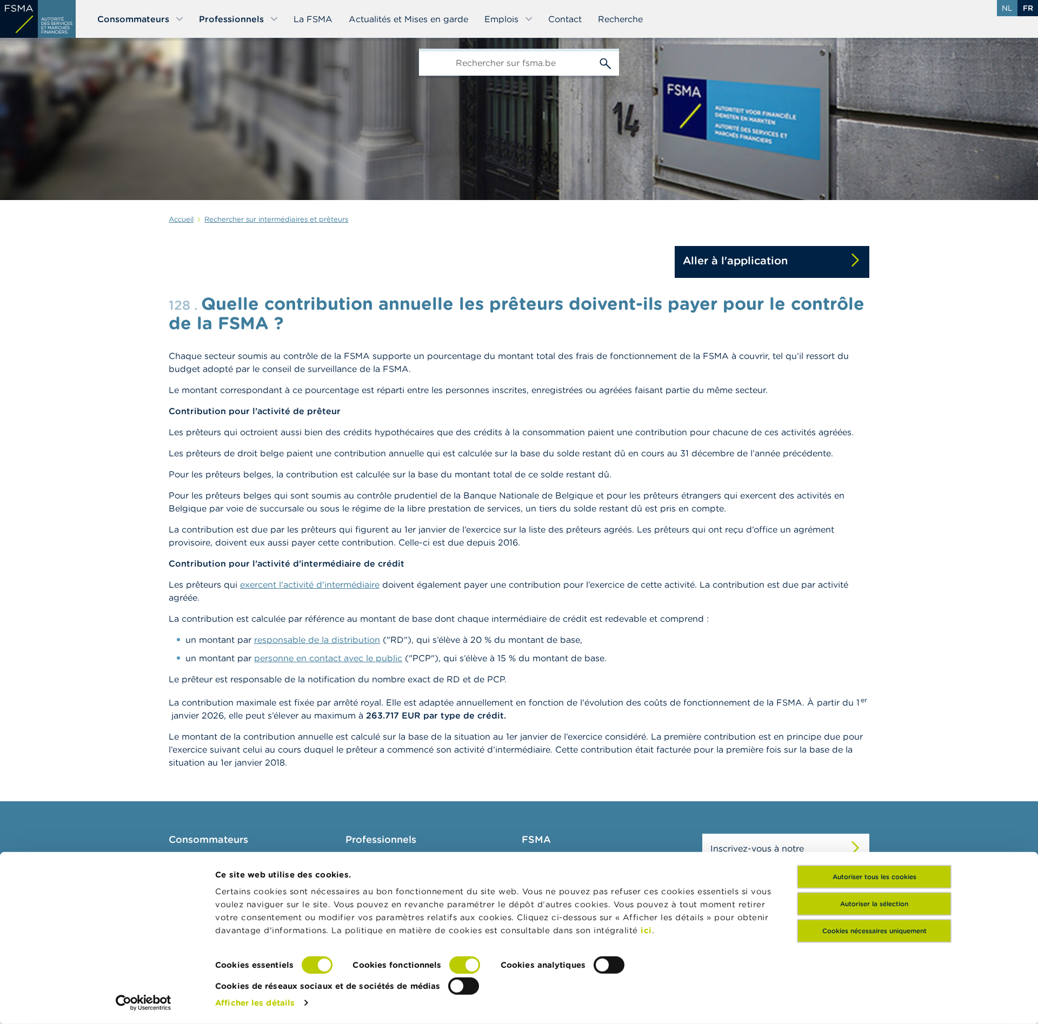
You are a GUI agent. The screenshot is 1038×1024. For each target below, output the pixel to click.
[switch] (464, 965)
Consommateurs (133, 19)
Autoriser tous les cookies (874, 877)
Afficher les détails (255, 1003)
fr (1028, 8)
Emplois (501, 19)
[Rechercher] (605, 62)
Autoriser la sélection (874, 904)
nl (1007, 8)
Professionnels (231, 19)
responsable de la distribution (317, 639)
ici (646, 930)
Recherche (620, 19)
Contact (565, 19)
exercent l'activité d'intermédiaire (310, 584)
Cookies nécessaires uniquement (874, 931)
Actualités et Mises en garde (408, 19)
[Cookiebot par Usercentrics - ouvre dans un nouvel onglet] (143, 1003)
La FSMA (313, 19)
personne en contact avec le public (328, 658)
